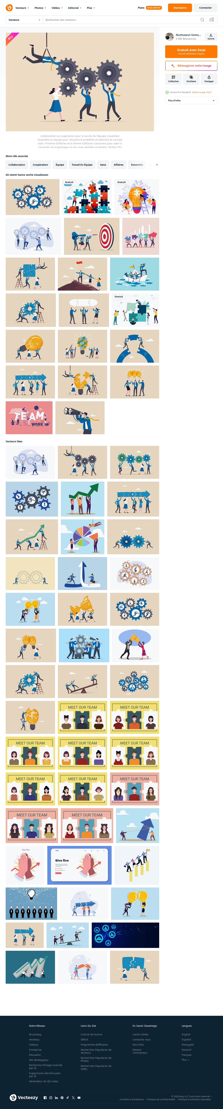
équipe (60, 164)
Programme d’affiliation (94, 1044)
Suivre (211, 38)
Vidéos (56, 8)
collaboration (16, 164)
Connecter (205, 7)
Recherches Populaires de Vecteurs (96, 1051)
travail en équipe (82, 164)
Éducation (35, 1054)
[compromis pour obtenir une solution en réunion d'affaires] (84, 310)
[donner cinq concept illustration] (25, 865)
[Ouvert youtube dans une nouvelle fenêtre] (79, 1097)
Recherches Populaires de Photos (96, 1059)
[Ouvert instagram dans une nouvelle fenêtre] (50, 1097)
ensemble (137, 164)
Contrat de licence (91, 1034)
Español (186, 1039)
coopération (40, 164)
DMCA (84, 1039)
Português (188, 1044)
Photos (39, 8)
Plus (89, 8)
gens (103, 164)
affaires (118, 164)
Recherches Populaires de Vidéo (96, 1067)
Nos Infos (138, 1044)
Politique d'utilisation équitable (194, 1099)
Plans (141, 7)
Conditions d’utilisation (132, 1099)
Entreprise (35, 1049)
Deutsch (186, 1049)
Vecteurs (21, 8)
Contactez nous (142, 1039)
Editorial (73, 8)
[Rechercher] (202, 20)
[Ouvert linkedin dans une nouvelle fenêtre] (56, 1097)
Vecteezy (34, 1039)
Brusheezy (35, 1034)
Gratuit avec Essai (191, 51)
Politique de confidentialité (161, 1099)
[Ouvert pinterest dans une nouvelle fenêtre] (62, 1097)
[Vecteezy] (9, 7)
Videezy (33, 1044)
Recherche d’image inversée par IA (45, 1066)
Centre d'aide (140, 1034)
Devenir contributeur (140, 1051)
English (186, 1034)
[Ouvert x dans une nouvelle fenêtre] (73, 1097)
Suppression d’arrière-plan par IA (45, 1074)
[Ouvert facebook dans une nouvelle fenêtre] (45, 1097)
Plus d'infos (174, 100)
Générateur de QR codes (43, 1081)
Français (187, 1054)
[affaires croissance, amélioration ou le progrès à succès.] (30, 967)
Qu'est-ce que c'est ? (202, 92)
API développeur (39, 1060)
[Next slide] (154, 165)
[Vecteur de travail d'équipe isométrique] (29, 417)
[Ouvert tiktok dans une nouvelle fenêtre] (67, 1097)
